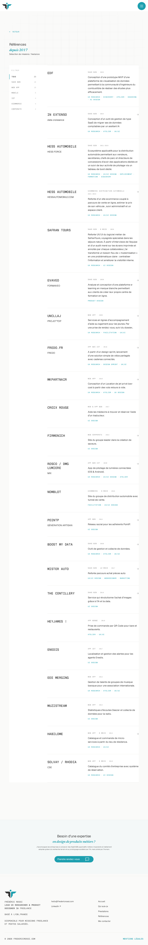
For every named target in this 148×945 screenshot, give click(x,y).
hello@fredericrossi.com (62, 901)
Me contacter (104, 921)
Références (103, 916)
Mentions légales (133, 939)
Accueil (101, 901)
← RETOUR (14, 32)
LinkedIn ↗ (56, 906)
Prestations (103, 911)
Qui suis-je (103, 906)
